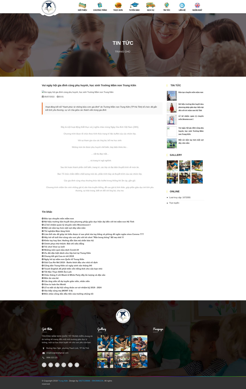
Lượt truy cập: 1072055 (179, 197)
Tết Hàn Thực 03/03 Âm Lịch (58, 272)
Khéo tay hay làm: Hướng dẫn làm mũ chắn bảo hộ (69, 240)
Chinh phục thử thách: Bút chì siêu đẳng (64, 243)
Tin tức (176, 85)
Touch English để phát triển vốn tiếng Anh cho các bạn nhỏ (73, 269)
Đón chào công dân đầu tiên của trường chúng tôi (68, 294)
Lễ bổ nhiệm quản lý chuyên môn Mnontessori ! (67, 225)
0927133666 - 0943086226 (91, 381)
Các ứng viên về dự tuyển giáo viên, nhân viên (67, 281)
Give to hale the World (55, 284)
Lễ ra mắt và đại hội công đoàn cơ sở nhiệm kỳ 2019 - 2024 (73, 287)
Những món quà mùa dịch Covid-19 (61, 250)
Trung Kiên (63, 381)
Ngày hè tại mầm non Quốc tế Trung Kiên (64, 259)
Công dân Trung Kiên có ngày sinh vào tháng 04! (68, 265)
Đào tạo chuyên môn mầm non (59, 218)
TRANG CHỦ (122, 51)
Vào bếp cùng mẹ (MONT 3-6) (58, 291)
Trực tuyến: (174, 203)
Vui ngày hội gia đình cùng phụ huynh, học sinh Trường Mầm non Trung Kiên (191, 131)
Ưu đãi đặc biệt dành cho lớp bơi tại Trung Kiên (67, 253)
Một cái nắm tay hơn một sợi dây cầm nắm (64, 228)
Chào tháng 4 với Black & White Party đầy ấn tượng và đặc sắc (74, 275)
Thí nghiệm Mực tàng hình (57, 231)
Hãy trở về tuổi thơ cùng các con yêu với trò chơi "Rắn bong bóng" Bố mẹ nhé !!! (84, 237)
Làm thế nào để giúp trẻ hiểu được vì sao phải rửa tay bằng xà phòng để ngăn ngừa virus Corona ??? (94, 234)
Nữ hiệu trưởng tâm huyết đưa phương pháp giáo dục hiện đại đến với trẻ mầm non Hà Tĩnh (89, 222)
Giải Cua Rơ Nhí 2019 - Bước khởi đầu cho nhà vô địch (71, 262)
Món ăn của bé (51, 278)
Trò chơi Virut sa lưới (54, 247)
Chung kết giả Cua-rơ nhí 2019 (59, 256)
